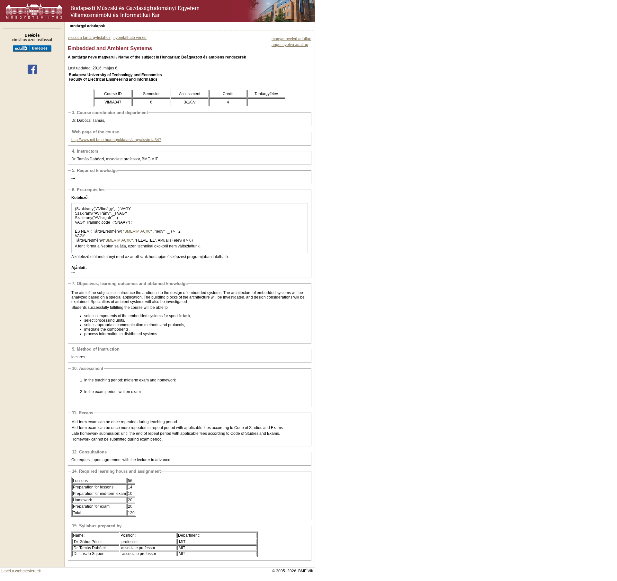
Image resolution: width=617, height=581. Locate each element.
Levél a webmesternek (21, 571)
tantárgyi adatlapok (87, 26)
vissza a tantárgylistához (89, 37)
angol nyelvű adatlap (290, 44)
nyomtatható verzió (130, 37)
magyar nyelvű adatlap (291, 39)
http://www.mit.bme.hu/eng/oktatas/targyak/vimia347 (116, 140)
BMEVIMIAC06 (137, 231)
